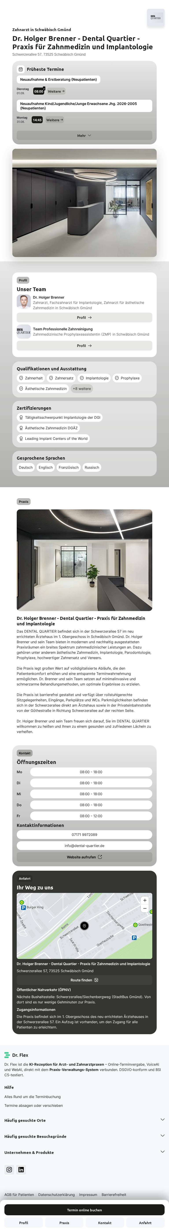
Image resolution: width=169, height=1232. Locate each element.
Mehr (81, 135)
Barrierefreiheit (114, 1194)
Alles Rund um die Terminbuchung (32, 1096)
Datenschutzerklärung (56, 1194)
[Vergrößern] (145, 900)
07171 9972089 (84, 834)
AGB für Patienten (19, 1194)
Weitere (54, 91)
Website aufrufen (81, 857)
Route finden (81, 980)
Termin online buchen (84, 1209)
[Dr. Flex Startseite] (16, 1055)
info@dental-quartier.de (84, 845)
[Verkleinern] (145, 908)
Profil (23, 1222)
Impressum (88, 1194)
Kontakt (105, 1222)
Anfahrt (145, 1222)
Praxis (64, 1222)
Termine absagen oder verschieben (33, 1105)
